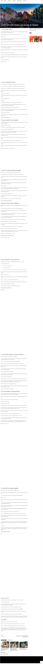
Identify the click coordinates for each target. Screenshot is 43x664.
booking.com (24, 628)
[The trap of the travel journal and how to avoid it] (23, 644)
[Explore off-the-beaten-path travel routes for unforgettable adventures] (14, 644)
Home (1, 2)
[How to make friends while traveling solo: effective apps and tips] (5, 644)
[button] (42, 1)
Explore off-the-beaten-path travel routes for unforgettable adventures (14, 649)
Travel (3, 2)
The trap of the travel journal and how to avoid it (23, 649)
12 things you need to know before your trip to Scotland (22, 636)
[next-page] (27, 640)
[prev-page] (26, 640)
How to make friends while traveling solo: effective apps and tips (5, 649)
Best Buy (2, 635)
